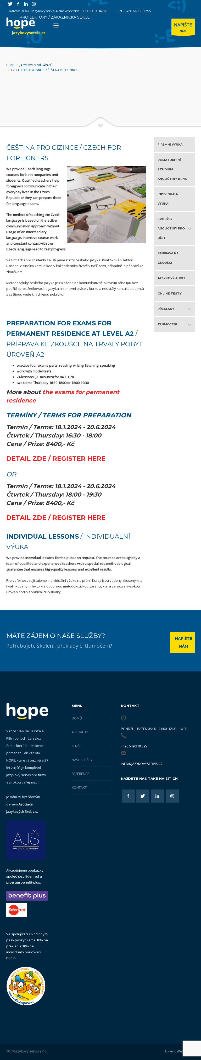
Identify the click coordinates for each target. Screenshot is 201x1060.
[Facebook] (18, 4)
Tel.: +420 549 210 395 (134, 11)
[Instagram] (34, 4)
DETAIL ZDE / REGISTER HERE (55, 458)
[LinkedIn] (26, 4)
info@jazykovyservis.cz (142, 763)
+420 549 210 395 (134, 746)
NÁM (183, 27)
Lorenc (180, 1051)
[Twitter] (10, 4)
